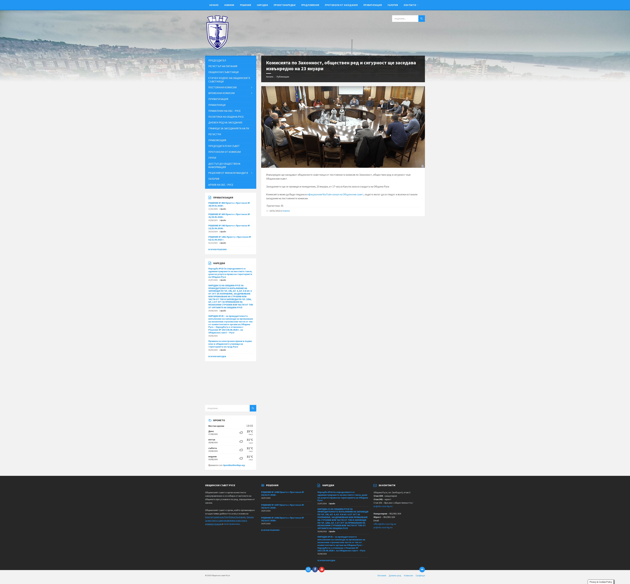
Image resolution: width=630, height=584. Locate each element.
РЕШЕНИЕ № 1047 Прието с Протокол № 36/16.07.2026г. (282, 506)
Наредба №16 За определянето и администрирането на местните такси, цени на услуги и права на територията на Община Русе (230, 272)
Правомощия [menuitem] (217, 140)
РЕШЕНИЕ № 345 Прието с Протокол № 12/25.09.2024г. (229, 227)
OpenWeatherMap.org (234, 465)
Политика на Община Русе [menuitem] (226, 116)
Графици (420, 575)
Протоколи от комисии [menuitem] (224, 151)
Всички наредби (217, 356)
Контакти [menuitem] (410, 5)
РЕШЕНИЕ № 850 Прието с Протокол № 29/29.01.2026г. (229, 204)
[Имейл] (308, 569)
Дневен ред (395, 575)
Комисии (408, 575)
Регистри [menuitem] (214, 134)
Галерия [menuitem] (393, 5)
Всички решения (217, 249)
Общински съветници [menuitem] (223, 72)
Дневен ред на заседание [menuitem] (225, 122)
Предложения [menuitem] (310, 5)
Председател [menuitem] (217, 60)
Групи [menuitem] (212, 157)
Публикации (283, 76)
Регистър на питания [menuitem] (222, 66)
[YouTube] (322, 569)
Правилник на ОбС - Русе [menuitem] (224, 110)
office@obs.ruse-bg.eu (385, 523)
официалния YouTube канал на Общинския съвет (335, 194)
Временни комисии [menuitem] (221, 93)
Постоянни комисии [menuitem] (222, 87)
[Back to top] (422, 569)
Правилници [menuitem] (217, 105)
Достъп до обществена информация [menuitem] (224, 165)
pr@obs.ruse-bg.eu (383, 506)
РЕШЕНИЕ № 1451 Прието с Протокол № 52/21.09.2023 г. (229, 238)
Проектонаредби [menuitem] (284, 5)
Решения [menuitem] (245, 5)
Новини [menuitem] (229, 5)
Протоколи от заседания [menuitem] (341, 5)
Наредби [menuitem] (262, 5)
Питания (382, 575)
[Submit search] (421, 18)
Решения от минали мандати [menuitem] (228, 172)
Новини (286, 210)
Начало (269, 76)
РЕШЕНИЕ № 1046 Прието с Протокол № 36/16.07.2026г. (282, 519)
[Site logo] (217, 49)
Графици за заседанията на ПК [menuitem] (228, 128)
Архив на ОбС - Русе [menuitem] (220, 184)
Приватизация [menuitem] (372, 5)
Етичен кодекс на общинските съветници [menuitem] (229, 79)
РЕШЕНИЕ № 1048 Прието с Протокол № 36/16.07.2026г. (282, 493)
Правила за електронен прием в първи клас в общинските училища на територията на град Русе (230, 344)
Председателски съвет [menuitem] (224, 146)
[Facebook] (315, 569)
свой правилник (232, 523)
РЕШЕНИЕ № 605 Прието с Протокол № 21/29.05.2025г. (229, 215)
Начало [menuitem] (214, 5)
